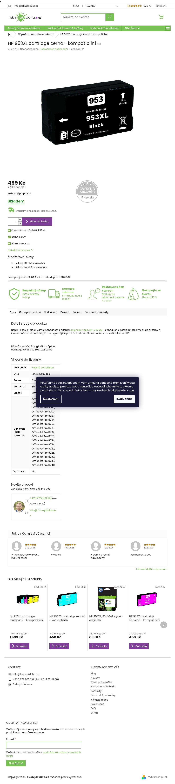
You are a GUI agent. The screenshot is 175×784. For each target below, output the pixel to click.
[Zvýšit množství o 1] (20, 219)
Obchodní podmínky (103, 695)
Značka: (77, 49)
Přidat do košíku (39, 221)
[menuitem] (24, 28)
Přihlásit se (16, 763)
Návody (90, 6)
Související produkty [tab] (97, 312)
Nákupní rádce (99, 699)
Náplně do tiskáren (43, 367)
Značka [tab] (77, 312)
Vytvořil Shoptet (157, 777)
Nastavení (51, 399)
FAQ (93, 708)
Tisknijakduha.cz (22, 684)
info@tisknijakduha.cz (26, 674)
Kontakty (96, 691)
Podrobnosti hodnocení (54, 49)
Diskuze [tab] (64, 312)
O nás (94, 712)
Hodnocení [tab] (50, 312)
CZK (145, 6)
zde (131, 390)
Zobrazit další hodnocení (150, 569)
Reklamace (97, 704)
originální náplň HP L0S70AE (87, 330)
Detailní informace (19, 250)
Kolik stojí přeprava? (19, 193)
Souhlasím (124, 399)
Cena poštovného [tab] (30, 312)
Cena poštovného (101, 682)
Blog (76, 6)
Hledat (109, 17)
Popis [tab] (13, 312)
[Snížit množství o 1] (20, 223)
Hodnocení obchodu (103, 686)
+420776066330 (41, 498)
